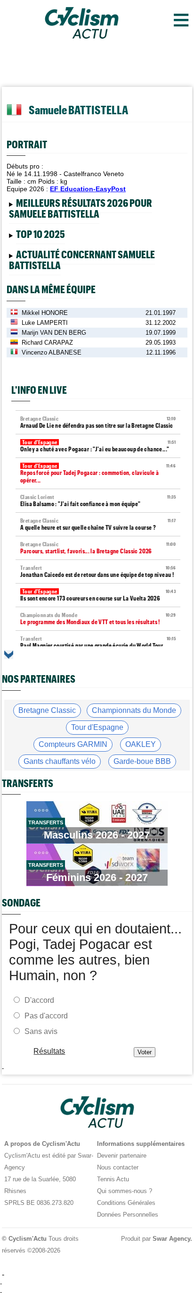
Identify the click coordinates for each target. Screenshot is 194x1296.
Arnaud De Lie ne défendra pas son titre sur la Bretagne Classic (98, 422)
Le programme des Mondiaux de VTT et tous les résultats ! (98, 619)
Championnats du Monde (134, 710)
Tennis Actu (113, 1179)
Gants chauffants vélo (60, 761)
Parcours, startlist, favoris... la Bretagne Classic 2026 (98, 548)
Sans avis (40, 1031)
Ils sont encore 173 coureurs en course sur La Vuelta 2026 (98, 595)
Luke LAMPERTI (45, 322)
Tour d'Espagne (97, 727)
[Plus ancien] (9, 655)
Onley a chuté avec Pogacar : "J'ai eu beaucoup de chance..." (98, 446)
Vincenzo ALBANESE (51, 352)
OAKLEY (140, 744)
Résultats (49, 1051)
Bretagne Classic (47, 710)
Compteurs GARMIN (73, 744)
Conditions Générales (126, 1202)
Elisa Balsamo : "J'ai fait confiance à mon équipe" (98, 501)
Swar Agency (171, 1238)
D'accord (39, 1000)
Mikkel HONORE (45, 312)
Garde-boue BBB (142, 761)
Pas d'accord (46, 1015)
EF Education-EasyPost (88, 189)
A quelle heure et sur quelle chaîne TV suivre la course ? (98, 524)
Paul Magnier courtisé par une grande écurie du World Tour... (98, 642)
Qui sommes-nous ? (124, 1190)
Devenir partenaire (121, 1155)
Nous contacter (117, 1167)
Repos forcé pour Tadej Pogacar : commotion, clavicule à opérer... (98, 473)
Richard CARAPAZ (47, 342)
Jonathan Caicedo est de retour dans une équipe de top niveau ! (98, 571)
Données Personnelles (127, 1214)
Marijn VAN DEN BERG (54, 332)
